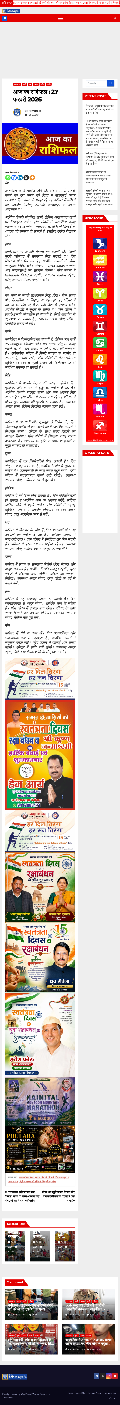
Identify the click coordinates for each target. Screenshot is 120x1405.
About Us (80, 1393)
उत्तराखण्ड (17, 84)
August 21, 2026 (19, 1315)
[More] (32, 177)
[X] (26, 177)
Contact (112, 1398)
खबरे (30, 84)
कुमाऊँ (24, 84)
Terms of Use (110, 1393)
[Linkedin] (20, 177)
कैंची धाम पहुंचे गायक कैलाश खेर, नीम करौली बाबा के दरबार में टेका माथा (58, 1196)
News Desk (35, 110)
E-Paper (69, 1393)
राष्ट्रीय (49, 84)
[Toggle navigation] (60, 18)
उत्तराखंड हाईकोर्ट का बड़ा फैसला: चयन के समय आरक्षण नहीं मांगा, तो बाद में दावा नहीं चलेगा (22, 1196)
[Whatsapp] (8, 177)
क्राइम (83, 1301)
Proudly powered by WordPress (16, 1394)
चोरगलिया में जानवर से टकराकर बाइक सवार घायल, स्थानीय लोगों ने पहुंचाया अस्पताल (88, 1343)
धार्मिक (42, 84)
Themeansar (7, 1397)
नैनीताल (31, 1301)
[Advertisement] (60, 46)
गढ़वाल (36, 84)
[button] (115, 18)
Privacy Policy (94, 1393)
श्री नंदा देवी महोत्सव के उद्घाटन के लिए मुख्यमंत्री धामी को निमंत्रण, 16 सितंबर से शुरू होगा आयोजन (29, 1343)
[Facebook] (14, 177)
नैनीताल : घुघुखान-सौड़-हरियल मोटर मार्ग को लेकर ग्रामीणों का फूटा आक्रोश (100, 109)
